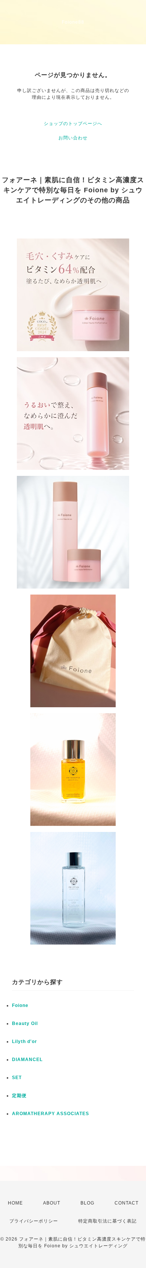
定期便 (19, 1095)
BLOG (87, 1203)
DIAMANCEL (27, 1059)
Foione (20, 1005)
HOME (15, 1203)
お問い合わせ (73, 137)
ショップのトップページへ (73, 123)
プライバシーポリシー (33, 1221)
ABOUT (51, 1203)
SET (17, 1077)
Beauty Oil (25, 1023)
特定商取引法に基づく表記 (107, 1221)
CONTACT (127, 1203)
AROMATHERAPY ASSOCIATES (50, 1113)
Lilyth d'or (24, 1041)
